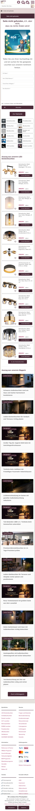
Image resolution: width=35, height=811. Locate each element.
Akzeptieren (11, 807)
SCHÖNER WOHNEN (7, 737)
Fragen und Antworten (25, 713)
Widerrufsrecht (23, 788)
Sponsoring (22, 734)
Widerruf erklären (23, 793)
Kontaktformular (23, 791)
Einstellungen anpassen (24, 804)
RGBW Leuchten (5, 726)
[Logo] (3, 2)
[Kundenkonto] (18, 2)
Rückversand (22, 731)
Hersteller (4, 764)
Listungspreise (23, 726)
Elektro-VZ (4, 769)
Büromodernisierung (24, 715)
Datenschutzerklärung (10, 804)
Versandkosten (23, 723)
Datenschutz (22, 785)
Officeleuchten (5, 731)
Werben (3, 766)
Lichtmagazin (22, 729)
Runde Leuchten (5, 718)
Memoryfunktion (5, 723)
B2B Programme (5, 758)
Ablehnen (23, 807)
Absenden (18, 107)
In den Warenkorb (25, 175)
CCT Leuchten (5, 721)
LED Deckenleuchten (7, 713)
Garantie (21, 737)
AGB (20, 780)
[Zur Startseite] (1, 11)
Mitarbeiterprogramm (7, 761)
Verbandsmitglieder (6, 756)
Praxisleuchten (5, 729)
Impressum (22, 783)
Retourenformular (23, 721)
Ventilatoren (4, 734)
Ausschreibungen (6, 753)
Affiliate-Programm (6, 750)
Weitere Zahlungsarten (25, 765)
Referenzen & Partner (7, 748)
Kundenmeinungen (24, 718)
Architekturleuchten (6, 715)
